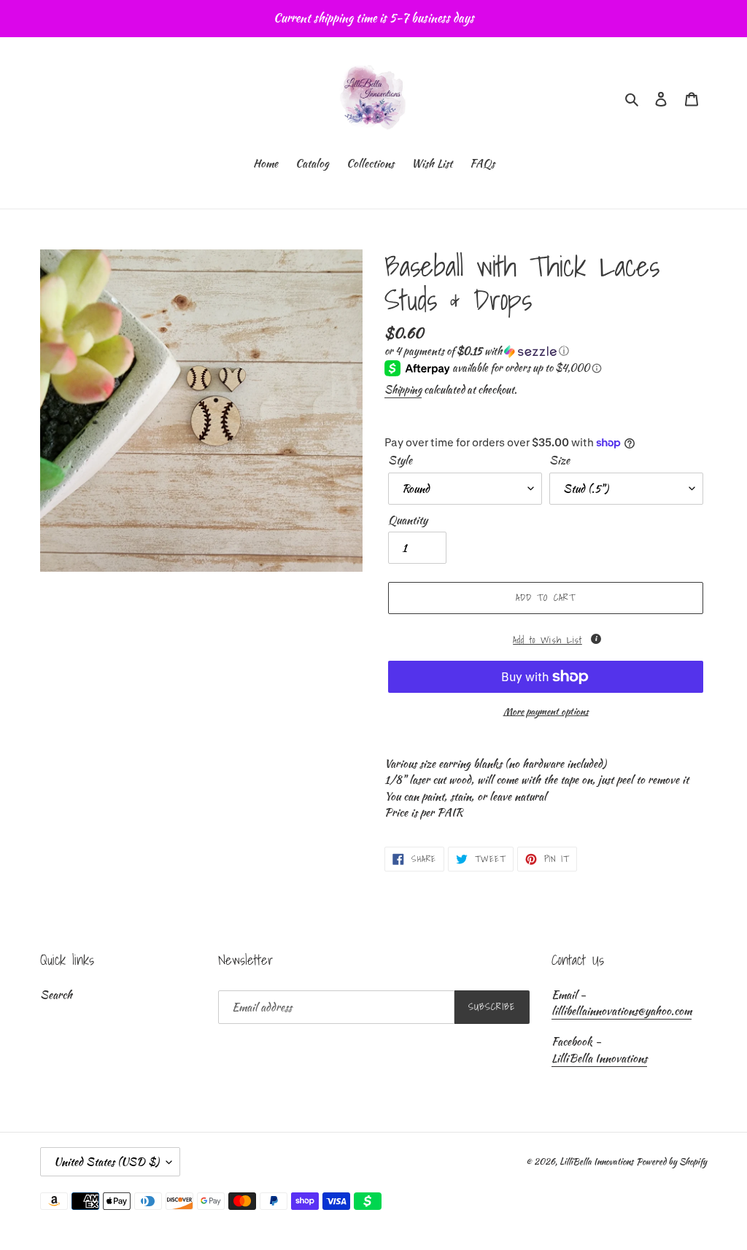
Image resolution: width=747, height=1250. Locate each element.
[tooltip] (596, 639)
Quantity (407, 520)
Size (559, 460)
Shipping (403, 389)
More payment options (546, 711)
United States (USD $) (106, 1162)
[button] (476, 350)
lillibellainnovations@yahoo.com (621, 1011)
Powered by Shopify (671, 1161)
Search (56, 995)
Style (400, 460)
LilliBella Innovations (599, 1058)
